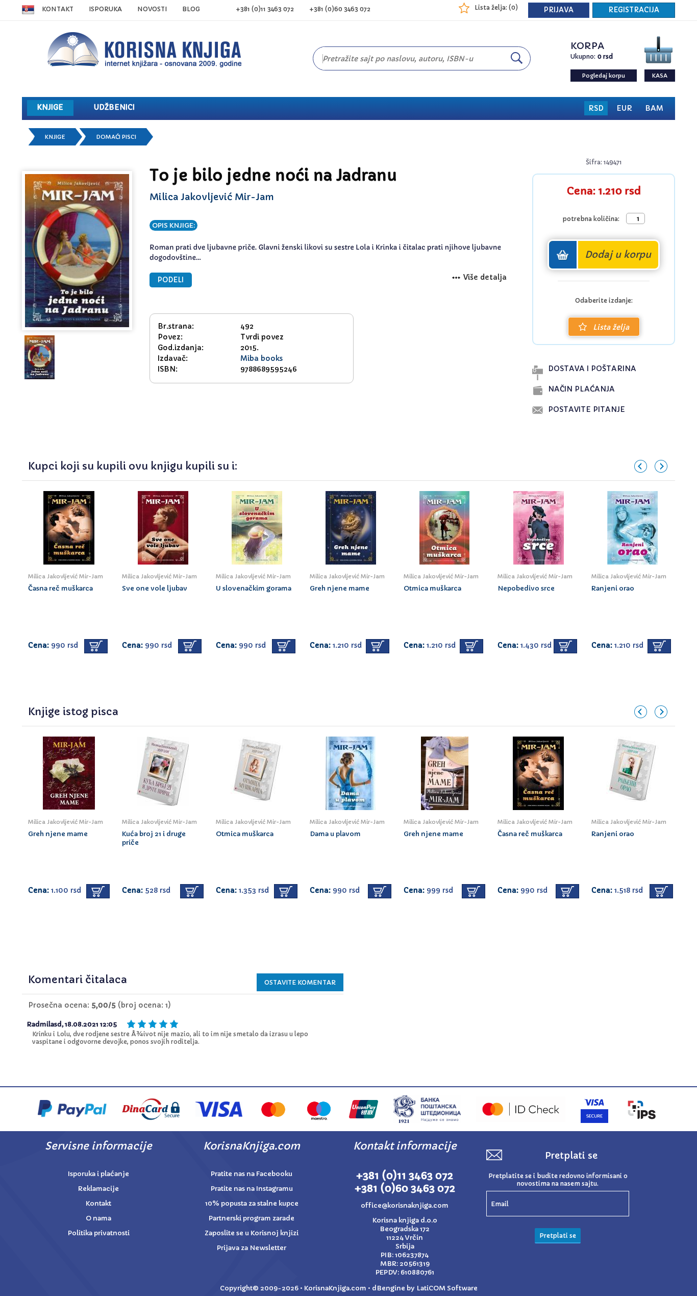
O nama (98, 1218)
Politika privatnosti (99, 1233)
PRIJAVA (559, 10)
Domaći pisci (116, 136)
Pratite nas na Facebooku (251, 1173)
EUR (624, 108)
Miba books (261, 358)
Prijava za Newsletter (251, 1247)
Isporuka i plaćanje (98, 1173)
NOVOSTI (152, 9)
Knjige (55, 136)
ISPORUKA (105, 9)
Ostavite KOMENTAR (300, 982)
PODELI (171, 280)
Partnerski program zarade (251, 1218)
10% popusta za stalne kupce (251, 1203)
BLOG (191, 9)
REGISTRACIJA (633, 10)
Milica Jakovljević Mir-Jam (212, 197)
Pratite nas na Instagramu (252, 1188)
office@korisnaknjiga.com (405, 1205)
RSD (596, 108)
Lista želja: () (496, 7)
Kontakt (57, 9)
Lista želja (611, 327)
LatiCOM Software (447, 1288)
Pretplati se (557, 1235)
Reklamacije (98, 1188)
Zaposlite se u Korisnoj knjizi (251, 1233)
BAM (654, 108)
